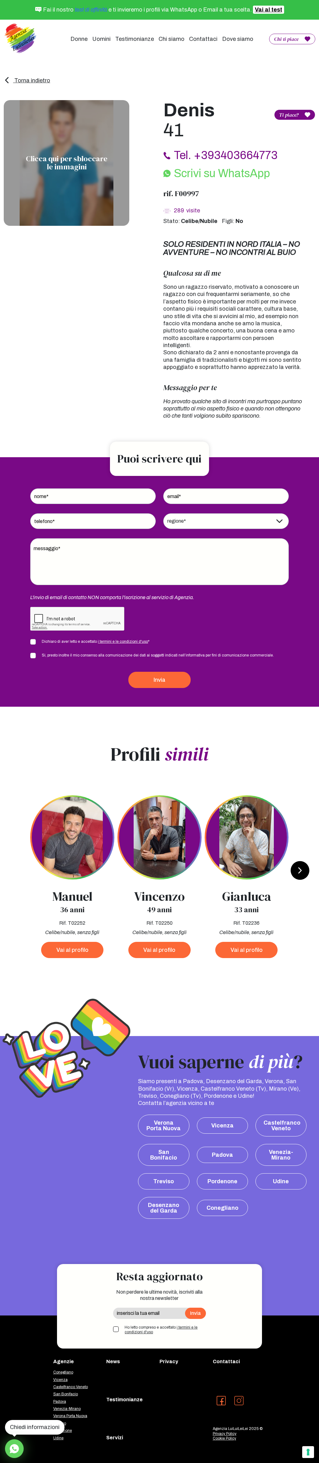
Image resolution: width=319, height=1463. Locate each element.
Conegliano (222, 1208)
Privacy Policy (224, 1434)
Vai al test (268, 10)
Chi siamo (171, 39)
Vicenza (222, 1125)
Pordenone (222, 1181)
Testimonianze (134, 39)
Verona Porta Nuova (163, 1125)
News (113, 1361)
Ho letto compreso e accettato (161, 1330)
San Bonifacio (163, 1155)
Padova (222, 1155)
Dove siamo (237, 39)
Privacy (169, 1361)
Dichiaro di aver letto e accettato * (96, 641)
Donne (79, 39)
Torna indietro (31, 80)
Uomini (101, 39)
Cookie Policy (224, 1438)
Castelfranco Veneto (282, 1125)
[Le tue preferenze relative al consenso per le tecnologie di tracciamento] (308, 1452)
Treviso (163, 1181)
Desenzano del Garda (163, 1208)
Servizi (114, 1437)
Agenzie (63, 1361)
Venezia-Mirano (281, 1155)
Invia (159, 680)
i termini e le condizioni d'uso (123, 641)
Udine (281, 1181)
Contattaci (203, 39)
